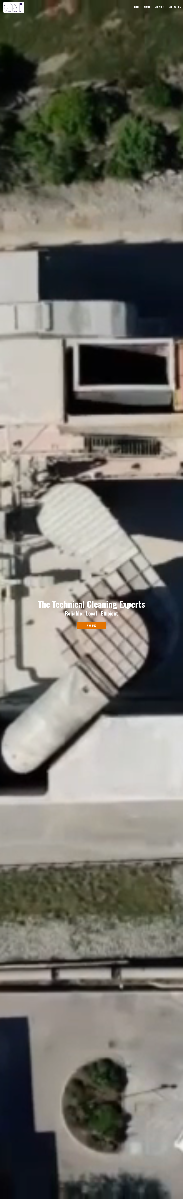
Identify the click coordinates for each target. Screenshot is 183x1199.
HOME (136, 7)
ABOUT (147, 7)
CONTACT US (175, 7)
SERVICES (159, 7)
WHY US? (91, 625)
